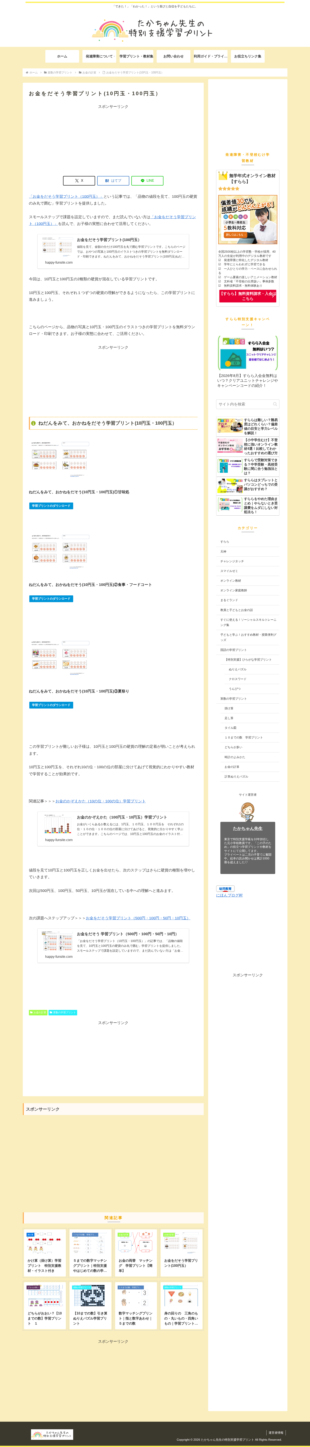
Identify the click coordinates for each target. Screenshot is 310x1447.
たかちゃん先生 (248, 828)
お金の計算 (40, 1012)
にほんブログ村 (229, 895)
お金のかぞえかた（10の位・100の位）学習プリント (100, 801)
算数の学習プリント (64, 1012)
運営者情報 (276, 1432)
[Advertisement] (113, 139)
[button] (275, 404)
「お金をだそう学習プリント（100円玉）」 (66, 196)
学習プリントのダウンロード (51, 505)
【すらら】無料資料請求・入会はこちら (247, 296)
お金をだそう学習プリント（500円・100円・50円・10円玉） (138, 918)
